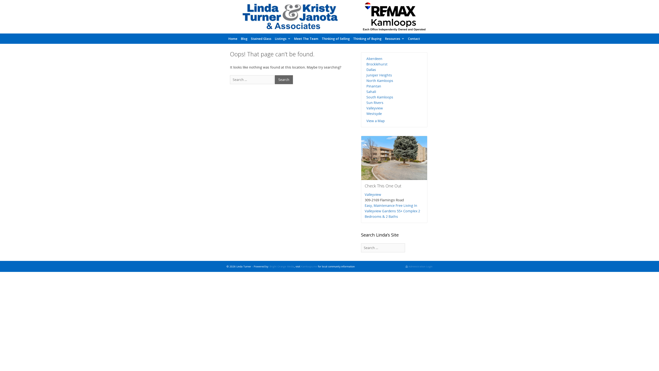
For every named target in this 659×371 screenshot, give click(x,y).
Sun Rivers (374, 102)
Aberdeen (374, 58)
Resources (392, 39)
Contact (414, 39)
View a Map (375, 121)
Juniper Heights (379, 75)
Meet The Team (306, 39)
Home (232, 39)
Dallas (371, 69)
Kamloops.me (309, 266)
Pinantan (373, 86)
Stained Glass (261, 39)
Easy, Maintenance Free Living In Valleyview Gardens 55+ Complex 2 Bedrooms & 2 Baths (392, 211)
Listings (280, 39)
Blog (244, 39)
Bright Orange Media (281, 266)
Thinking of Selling (336, 39)
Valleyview (374, 108)
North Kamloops (379, 80)
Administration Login (420, 266)
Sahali (371, 91)
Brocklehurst (377, 64)
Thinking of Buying (367, 39)
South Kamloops (379, 97)
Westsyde (374, 113)
